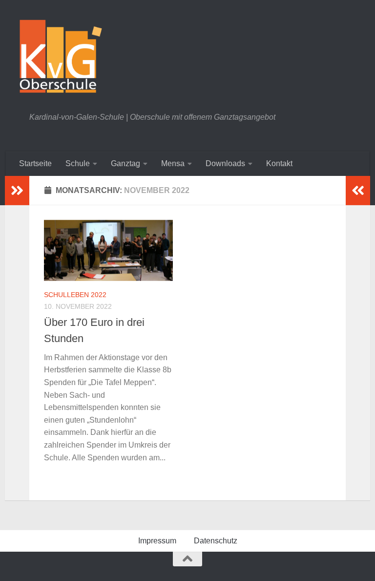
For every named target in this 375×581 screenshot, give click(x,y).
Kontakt (279, 163)
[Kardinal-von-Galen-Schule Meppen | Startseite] (61, 56)
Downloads (225, 163)
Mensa (173, 163)
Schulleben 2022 (75, 295)
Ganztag (125, 163)
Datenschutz (215, 541)
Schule (77, 163)
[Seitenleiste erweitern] (17, 190)
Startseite (35, 163)
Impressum (157, 541)
